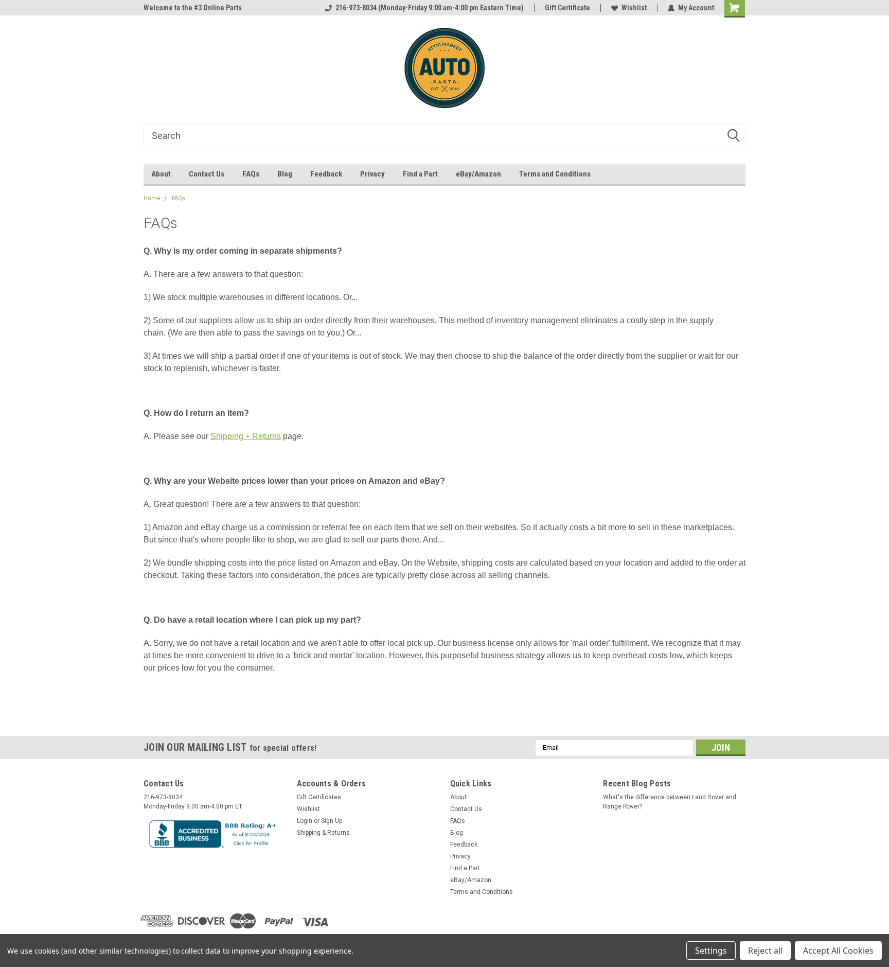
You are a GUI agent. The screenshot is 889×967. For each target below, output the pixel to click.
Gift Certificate (567, 8)
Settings (711, 950)
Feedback (326, 174)
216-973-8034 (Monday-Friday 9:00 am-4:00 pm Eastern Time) (429, 8)
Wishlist (634, 8)
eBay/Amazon (478, 174)
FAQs (250, 174)
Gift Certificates (319, 797)
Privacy (372, 174)
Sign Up (331, 820)
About (161, 174)
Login (304, 820)
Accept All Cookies (838, 950)
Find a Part (420, 174)
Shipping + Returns (245, 436)
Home (152, 198)
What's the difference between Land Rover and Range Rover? (669, 802)
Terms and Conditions (555, 174)
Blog (284, 174)
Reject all (765, 950)
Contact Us (206, 174)
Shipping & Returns (323, 832)
